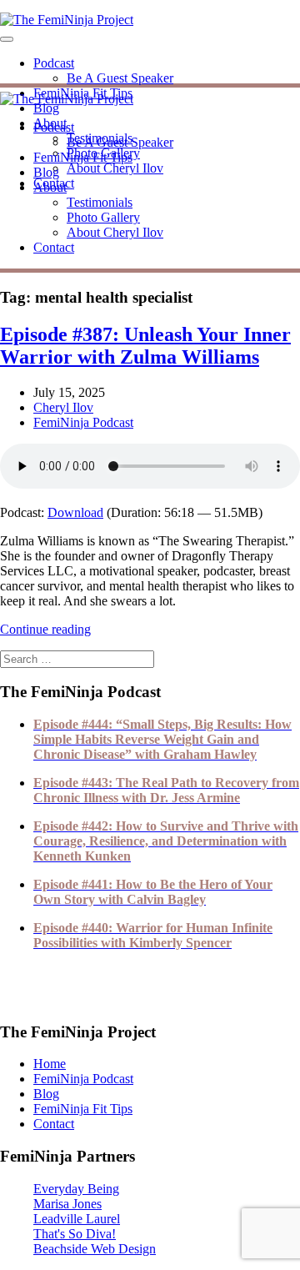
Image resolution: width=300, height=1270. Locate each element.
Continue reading (45, 629)
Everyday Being (76, 1189)
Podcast (53, 63)
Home (49, 1064)
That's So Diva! (74, 1234)
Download (75, 512)
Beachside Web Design (94, 1249)
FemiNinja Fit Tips (82, 157)
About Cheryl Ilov (115, 168)
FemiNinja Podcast (83, 422)
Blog (46, 108)
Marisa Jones (67, 1204)
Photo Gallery (103, 217)
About (50, 187)
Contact (53, 247)
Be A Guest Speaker (120, 78)
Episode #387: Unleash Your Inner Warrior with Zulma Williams (145, 346)
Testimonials (99, 202)
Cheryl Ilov (63, 407)
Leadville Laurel (76, 1219)
